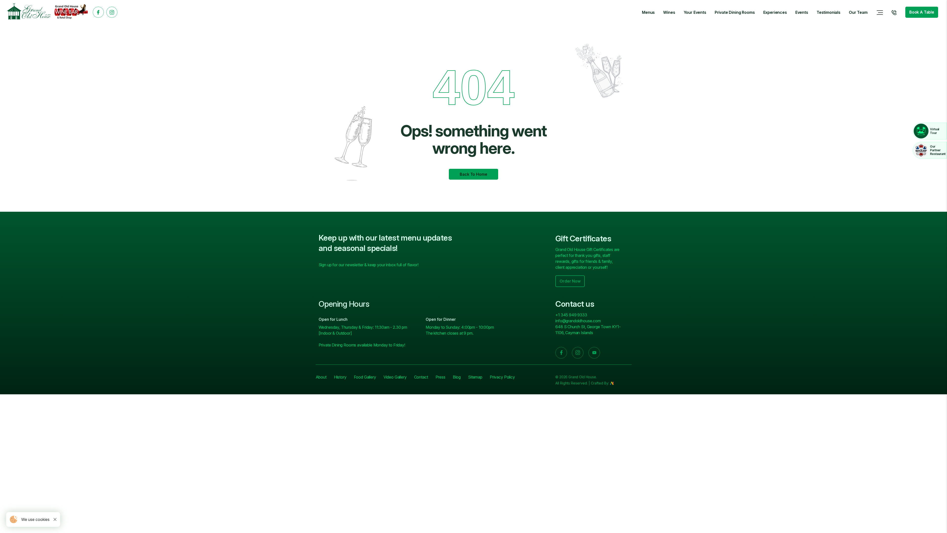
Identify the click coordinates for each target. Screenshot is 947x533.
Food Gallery (365, 377)
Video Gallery (395, 377)
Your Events (695, 12)
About (321, 377)
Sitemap (475, 377)
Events (801, 12)
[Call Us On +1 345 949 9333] (894, 12)
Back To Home (473, 174)
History (340, 377)
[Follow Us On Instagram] (111, 12)
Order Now (570, 281)
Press (440, 377)
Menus (648, 12)
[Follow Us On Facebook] (98, 12)
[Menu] (880, 12)
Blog (457, 377)
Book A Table (921, 12)
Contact (421, 377)
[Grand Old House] (29, 12)
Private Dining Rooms (735, 12)
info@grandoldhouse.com (578, 320)
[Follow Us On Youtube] (594, 353)
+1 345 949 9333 (571, 314)
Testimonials (828, 12)
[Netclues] (612, 383)
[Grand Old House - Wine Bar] (71, 12)
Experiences (775, 12)
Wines (669, 12)
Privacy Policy (502, 377)
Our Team (858, 12)
